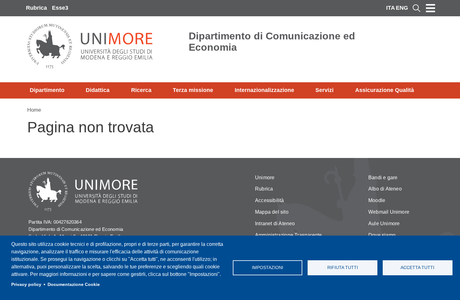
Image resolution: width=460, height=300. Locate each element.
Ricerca (141, 90)
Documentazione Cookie (74, 284)
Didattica (98, 90)
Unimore (264, 177)
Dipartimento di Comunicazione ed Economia (272, 41)
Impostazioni (267, 267)
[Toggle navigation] (431, 8)
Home (34, 110)
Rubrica (36, 8)
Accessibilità (269, 200)
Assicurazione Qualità (384, 90)
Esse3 (60, 8)
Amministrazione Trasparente (288, 235)
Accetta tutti (417, 267)
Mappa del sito (272, 212)
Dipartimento (47, 90)
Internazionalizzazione (264, 90)
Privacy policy (26, 284)
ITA (390, 8)
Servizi (324, 90)
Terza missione (193, 90)
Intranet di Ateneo (275, 223)
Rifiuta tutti (342, 267)
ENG (402, 8)
